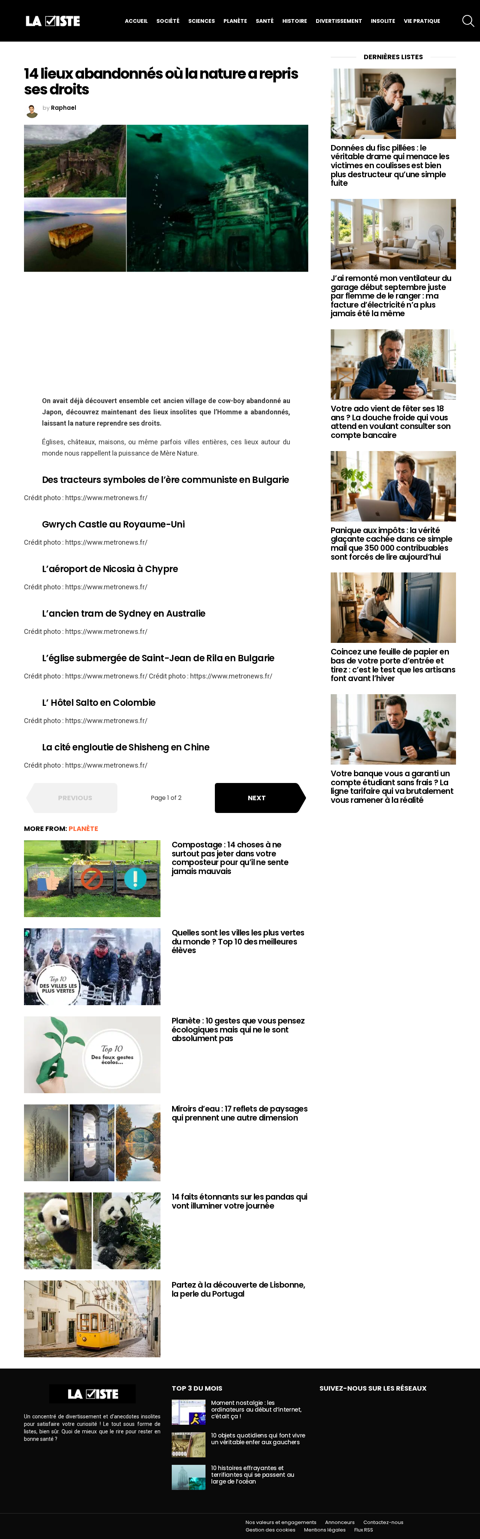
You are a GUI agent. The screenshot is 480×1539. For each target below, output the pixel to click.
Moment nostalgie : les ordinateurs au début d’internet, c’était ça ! (256, 1409)
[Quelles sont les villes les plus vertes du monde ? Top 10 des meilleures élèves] (92, 966)
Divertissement (339, 21)
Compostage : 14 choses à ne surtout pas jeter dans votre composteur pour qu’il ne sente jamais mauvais (230, 858)
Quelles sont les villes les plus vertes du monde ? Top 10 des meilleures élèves (238, 941)
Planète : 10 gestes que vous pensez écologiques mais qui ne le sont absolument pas (238, 1029)
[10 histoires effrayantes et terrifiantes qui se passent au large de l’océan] (189, 1477)
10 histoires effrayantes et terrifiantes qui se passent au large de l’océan (252, 1474)
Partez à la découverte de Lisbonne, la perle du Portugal (238, 1289)
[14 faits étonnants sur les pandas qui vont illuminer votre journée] (92, 1230)
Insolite (383, 21)
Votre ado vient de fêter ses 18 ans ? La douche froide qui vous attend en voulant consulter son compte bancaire (391, 422)
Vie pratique (422, 21)
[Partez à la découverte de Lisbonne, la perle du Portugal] (92, 1319)
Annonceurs (340, 1523)
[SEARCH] (468, 21)
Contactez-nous (383, 1523)
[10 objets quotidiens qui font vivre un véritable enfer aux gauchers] (189, 1444)
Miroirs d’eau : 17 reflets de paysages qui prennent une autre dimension (240, 1113)
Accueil (136, 21)
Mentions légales (325, 1530)
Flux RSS (363, 1530)
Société (168, 21)
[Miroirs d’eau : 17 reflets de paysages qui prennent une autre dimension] (92, 1142)
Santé (265, 21)
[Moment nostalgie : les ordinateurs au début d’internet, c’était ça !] (189, 1412)
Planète (235, 21)
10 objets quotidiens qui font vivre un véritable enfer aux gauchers (258, 1438)
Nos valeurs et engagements (281, 1523)
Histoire (294, 21)
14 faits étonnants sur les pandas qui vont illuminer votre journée (240, 1201)
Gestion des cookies (271, 1530)
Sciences (201, 21)
